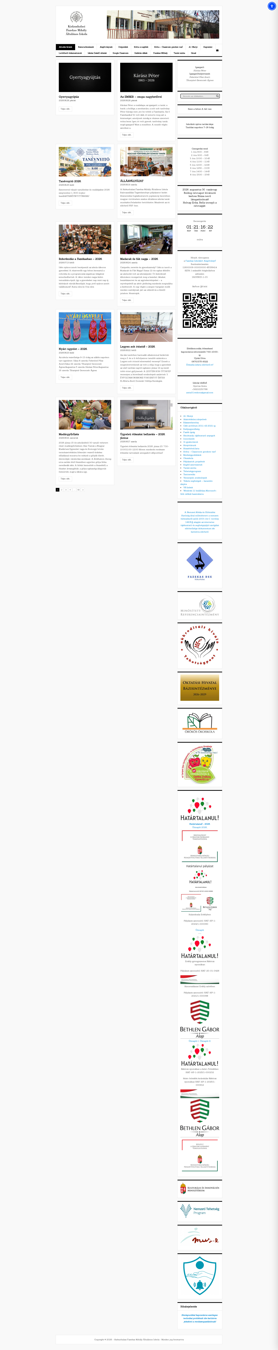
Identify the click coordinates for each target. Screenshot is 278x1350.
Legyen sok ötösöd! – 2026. (137, 346)
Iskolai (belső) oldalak (97, 53)
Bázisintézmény (191, 422)
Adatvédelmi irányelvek (195, 419)
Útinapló (199, 930)
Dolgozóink (123, 47)
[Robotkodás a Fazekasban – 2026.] (85, 239)
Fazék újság (189, 432)
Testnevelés (189, 474)
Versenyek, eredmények (195, 477)
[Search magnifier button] (217, 96)
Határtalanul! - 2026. (199, 824)
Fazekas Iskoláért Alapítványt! (200, 261)
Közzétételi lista (191, 448)
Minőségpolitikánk (192, 455)
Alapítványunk (106, 47)
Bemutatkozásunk (86, 47)
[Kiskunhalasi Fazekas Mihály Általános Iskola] (76, 34)
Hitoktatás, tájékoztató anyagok (199, 435)
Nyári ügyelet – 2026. (73, 349)
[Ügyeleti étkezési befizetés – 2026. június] (146, 415)
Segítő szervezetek (192, 464)
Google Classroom (120, 53)
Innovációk (189, 438)
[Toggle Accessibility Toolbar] (272, 6)
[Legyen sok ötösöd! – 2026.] (146, 327)
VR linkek (188, 487)
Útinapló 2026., (199, 827)
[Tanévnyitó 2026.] (85, 162)
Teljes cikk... (65, 109)
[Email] (217, 50)
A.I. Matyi (193, 47)
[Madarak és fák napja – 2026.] (146, 239)
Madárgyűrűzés (69, 434)
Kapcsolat (207, 47)
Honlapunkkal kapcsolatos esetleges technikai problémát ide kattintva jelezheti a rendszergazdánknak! (199, 1318)
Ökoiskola (188, 458)
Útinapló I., (194, 1041)
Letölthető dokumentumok (70, 53)
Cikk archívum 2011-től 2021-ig (199, 425)
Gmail (193, 53)
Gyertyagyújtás (69, 96)
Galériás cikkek (140, 53)
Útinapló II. (205, 1041)
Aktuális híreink (65, 47)
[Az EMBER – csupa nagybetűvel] (146, 77)
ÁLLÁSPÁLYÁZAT (131, 181)
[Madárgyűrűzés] (85, 415)
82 (79, 490)
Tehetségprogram (192, 471)
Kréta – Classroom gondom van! (168, 47)
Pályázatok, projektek (194, 461)
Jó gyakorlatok (190, 442)
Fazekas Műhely (160, 53)
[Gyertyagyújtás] (85, 77)
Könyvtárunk (189, 445)
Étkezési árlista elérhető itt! (199, 364)
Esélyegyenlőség (191, 429)
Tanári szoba (179, 53)
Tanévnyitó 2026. (70, 181)
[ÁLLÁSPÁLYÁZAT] (146, 161)
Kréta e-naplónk (141, 47)
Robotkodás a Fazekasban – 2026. (80, 259)
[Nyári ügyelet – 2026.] (85, 328)
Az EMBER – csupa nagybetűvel (141, 96)
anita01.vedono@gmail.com (199, 392)
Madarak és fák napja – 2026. (139, 259)
